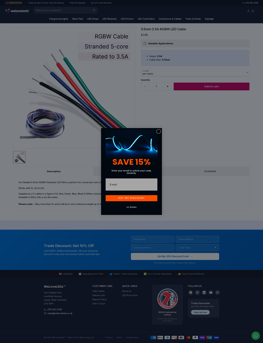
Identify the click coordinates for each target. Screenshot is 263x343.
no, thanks (131, 207)
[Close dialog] (158, 131)
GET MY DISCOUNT (131, 198)
